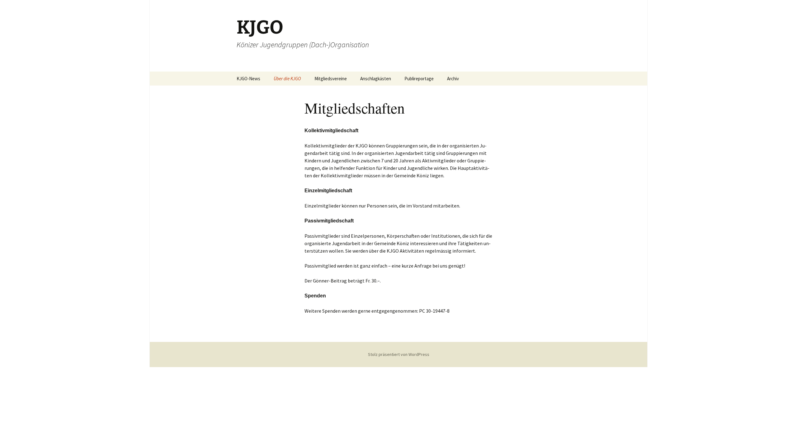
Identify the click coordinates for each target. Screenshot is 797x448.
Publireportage (419, 79)
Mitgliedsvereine (330, 79)
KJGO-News (248, 79)
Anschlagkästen (375, 79)
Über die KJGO (287, 79)
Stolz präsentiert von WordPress (398, 354)
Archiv (453, 79)
